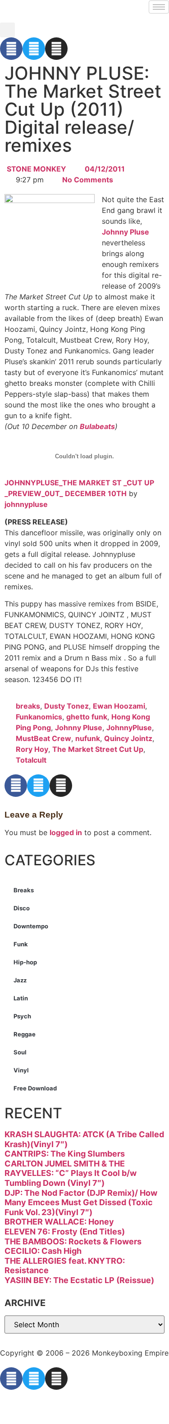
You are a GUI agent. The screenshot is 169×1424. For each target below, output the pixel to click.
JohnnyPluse (129, 727)
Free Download (35, 1088)
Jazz (20, 980)
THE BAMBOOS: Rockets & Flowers (73, 1241)
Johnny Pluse (125, 231)
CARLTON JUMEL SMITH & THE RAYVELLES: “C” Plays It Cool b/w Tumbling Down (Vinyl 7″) (71, 1173)
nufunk (87, 738)
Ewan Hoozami (119, 705)
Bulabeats (97, 426)
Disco (22, 908)
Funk (21, 944)
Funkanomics (39, 716)
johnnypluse (26, 504)
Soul (20, 1052)
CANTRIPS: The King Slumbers (65, 1153)
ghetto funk (86, 716)
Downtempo (31, 926)
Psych (22, 1016)
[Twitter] (34, 48)
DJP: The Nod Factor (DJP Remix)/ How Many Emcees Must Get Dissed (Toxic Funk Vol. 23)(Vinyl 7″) (81, 1202)
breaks (28, 705)
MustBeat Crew (43, 738)
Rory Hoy (32, 749)
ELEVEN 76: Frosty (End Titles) (65, 1231)
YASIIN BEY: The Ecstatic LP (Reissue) (79, 1280)
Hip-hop (25, 962)
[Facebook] (11, 48)
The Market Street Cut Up (97, 749)
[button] (7, 30)
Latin (21, 998)
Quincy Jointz (128, 738)
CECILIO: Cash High (43, 1251)
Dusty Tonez (66, 705)
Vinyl (21, 1070)
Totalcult (31, 759)
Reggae (25, 1034)
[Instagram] (56, 48)
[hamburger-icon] (159, 7)
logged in (66, 832)
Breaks (24, 890)
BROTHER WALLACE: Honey (59, 1221)
